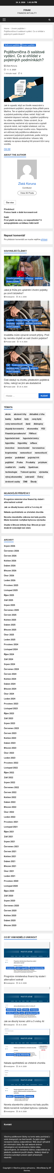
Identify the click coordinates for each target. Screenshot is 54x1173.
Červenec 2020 (11, 905)
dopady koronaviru (14, 428)
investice (29, 278)
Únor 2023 (9, 753)
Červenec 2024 (11, 669)
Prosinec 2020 (11, 881)
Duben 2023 (9, 743)
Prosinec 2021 (11, 822)
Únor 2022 (9, 812)
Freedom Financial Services (27, 320)
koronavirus (39, 448)
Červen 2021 (10, 851)
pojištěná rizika (13, 368)
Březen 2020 (10, 925)
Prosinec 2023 (11, 703)
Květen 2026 (10, 560)
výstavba (43, 472)
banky (8, 419)
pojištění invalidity (33, 323)
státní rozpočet (22, 968)
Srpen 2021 (9, 841)
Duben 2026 (9, 565)
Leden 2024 (9, 698)
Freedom (10, 320)
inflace (33, 443)
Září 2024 (8, 659)
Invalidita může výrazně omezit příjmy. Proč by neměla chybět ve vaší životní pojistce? (26, 336)
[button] (4, 19)
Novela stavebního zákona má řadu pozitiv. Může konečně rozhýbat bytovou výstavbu (26, 1106)
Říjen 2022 (9, 772)
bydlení (17, 419)
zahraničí (29, 477)
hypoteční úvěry (31, 438)
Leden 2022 (9, 817)
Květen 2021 (10, 856)
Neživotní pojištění (12, 45)
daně (28, 424)
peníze (8, 457)
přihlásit (44, 239)
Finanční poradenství (15, 278)
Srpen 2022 (9, 782)
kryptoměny (11, 453)
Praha (20, 462)
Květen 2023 (10, 738)
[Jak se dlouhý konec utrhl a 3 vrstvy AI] (27, 1002)
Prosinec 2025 (11, 585)
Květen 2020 (10, 915)
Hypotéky (22, 443)
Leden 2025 (9, 639)
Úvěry (40, 477)
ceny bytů (36, 419)
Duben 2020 (9, 920)
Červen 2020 (10, 910)
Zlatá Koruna (11, 65)
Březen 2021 (10, 866)
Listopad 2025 (11, 590)
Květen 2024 (10, 679)
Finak (27, 10)
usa (21, 1013)
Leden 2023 (9, 758)
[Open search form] (49, 19)
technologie (11, 472)
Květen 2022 (10, 797)
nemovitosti (41, 453)
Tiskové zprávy (28, 472)
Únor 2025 (9, 634)
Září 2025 (8, 600)
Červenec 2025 (11, 610)
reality (22, 467)
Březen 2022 (10, 807)
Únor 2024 (9, 694)
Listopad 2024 (11, 649)
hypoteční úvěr (12, 438)
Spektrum (33, 467)
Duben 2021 (9, 861)
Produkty (30, 462)
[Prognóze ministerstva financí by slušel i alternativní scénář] (27, 957)
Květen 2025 (10, 620)
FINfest (32, 433)
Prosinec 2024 (11, 644)
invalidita (10, 323)
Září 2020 (8, 895)
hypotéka (9, 443)
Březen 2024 (10, 689)
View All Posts (27, 192)
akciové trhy (20, 414)
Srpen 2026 (9, 546)
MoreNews (41, 1167)
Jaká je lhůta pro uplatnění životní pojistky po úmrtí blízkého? (26, 291)
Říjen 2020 (9, 891)
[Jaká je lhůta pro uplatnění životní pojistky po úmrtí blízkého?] (27, 271)
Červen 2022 (10, 792)
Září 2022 (8, 777)
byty (27, 419)
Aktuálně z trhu (36, 414)
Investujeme (10, 297)
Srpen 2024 (9, 664)
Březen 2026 (10, 570)
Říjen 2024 (9, 654)
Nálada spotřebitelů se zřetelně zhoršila (23, 512)
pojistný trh (33, 457)
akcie (8, 414)
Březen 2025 (10, 629)
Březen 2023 (10, 748)
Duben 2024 (9, 684)
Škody (34, 481)
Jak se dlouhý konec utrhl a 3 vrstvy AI (23, 507)
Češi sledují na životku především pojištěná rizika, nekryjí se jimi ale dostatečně (26, 381)
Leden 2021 (9, 876)
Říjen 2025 (9, 595)
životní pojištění (28, 45)
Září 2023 (8, 718)
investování (23, 448)
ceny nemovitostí (13, 424)
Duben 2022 (9, 802)
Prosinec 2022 (11, 763)
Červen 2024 (10, 674)
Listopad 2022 (11, 768)
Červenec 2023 (11, 728)
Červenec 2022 (11, 787)
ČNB (25, 481)
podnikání (20, 457)
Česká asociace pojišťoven (22, 365)
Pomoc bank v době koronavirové (20, 211)
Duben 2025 (9, 625)
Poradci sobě (10, 341)
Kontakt (8, 1124)
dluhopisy (38, 424)
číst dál (7, 148)
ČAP (8, 365)
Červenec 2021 (11, 846)
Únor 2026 (9, 575)
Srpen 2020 (9, 900)
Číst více (10, 202)
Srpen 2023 (9, 723)
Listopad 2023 (11, 708)
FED (43, 428)
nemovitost (26, 453)
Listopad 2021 (11, 827)
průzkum (34, 368)
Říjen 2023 (9, 713)
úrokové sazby (12, 481)
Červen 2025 (10, 615)
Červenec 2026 (11, 551)
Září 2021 (8, 836)
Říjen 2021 (9, 831)
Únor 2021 (9, 871)
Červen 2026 (10, 556)
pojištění (38, 278)
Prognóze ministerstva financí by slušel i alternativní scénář (25, 977)
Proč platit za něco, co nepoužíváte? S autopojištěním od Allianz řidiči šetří (23, 220)
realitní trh (10, 467)
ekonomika (32, 428)
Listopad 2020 (11, 886)
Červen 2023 (10, 733)
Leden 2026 (9, 580)
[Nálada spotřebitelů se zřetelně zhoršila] (27, 1044)
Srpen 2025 (9, 605)
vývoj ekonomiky (13, 477)
